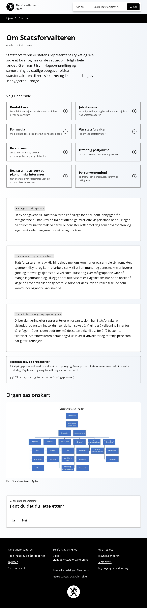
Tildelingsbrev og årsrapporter (26, 555)
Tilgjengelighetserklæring (113, 568)
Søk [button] (135, 6)
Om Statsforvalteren (20, 549)
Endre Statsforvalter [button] (105, 6)
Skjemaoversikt (17, 568)
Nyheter (13, 562)
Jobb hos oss (105, 549)
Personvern (105, 562)
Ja (13, 520)
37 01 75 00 (70, 549)
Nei (24, 520)
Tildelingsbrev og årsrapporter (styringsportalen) (44, 377)
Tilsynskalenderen (109, 555)
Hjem (9, 18)
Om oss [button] (80, 6)
